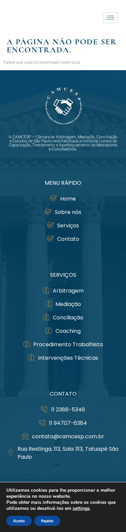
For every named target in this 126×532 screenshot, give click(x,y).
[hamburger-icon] (110, 17)
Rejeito (47, 521)
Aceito (19, 521)
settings (81, 508)
